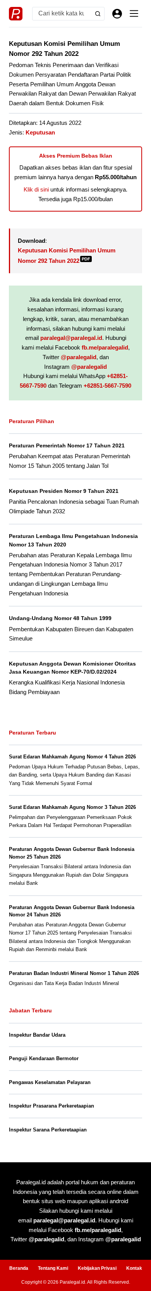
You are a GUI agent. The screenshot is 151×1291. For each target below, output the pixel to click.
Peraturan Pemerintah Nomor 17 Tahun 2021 (67, 445)
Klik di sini (36, 189)
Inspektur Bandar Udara (37, 1035)
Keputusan (40, 132)
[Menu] (134, 13)
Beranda (18, 1268)
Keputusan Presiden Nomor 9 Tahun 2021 (63, 491)
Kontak (134, 1268)
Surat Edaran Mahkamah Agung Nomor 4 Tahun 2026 (72, 757)
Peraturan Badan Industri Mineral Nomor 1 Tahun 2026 (74, 973)
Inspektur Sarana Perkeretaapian (48, 1130)
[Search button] (97, 13)
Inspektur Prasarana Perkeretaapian (51, 1106)
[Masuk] (117, 13)
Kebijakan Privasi (97, 1268)
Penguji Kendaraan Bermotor (44, 1058)
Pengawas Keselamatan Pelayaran (50, 1082)
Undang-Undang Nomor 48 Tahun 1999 (60, 618)
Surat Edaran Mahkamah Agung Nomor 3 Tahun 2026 (72, 807)
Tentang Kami (53, 1268)
